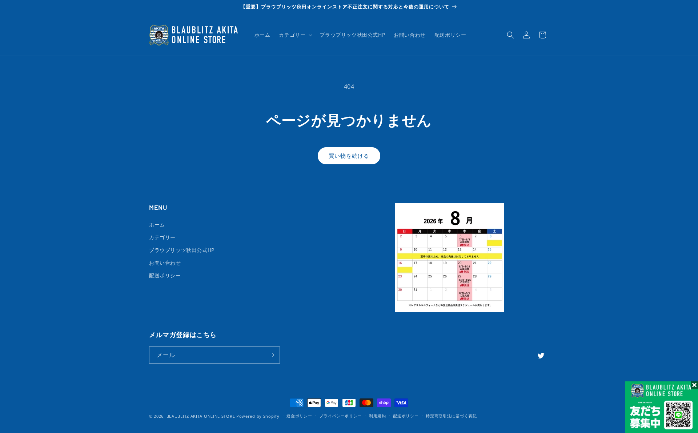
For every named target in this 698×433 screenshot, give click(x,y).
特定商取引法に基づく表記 (451, 415)
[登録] (272, 355)
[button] (294, 35)
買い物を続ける (349, 155)
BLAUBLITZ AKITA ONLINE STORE (201, 416)
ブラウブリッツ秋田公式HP (181, 249)
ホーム (157, 224)
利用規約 (377, 415)
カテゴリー (162, 237)
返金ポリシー (299, 415)
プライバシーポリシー (340, 415)
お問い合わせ (165, 262)
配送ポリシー (165, 275)
